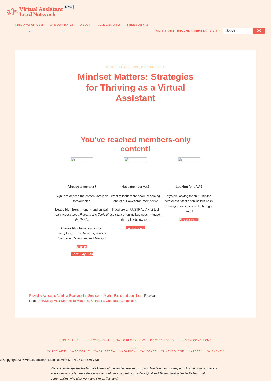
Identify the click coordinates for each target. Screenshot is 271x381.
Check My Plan (82, 254)
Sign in (82, 246)
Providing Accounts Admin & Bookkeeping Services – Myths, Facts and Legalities (85, 295)
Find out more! (135, 228)
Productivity (153, 67)
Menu (68, 6)
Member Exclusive (123, 67)
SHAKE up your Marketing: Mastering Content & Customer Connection (87, 300)
